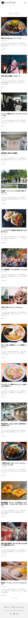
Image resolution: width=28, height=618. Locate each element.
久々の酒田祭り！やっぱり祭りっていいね (14, 269)
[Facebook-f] (10, 614)
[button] (25, 2)
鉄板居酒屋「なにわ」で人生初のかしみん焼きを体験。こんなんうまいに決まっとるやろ (14, 504)
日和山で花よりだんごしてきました (12, 307)
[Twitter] (14, 614)
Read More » (3, 49)
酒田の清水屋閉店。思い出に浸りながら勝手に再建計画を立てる (14, 544)
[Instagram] (17, 614)
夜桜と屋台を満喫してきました (10, 76)
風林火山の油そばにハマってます (11, 38)
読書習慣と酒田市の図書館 (9, 153)
